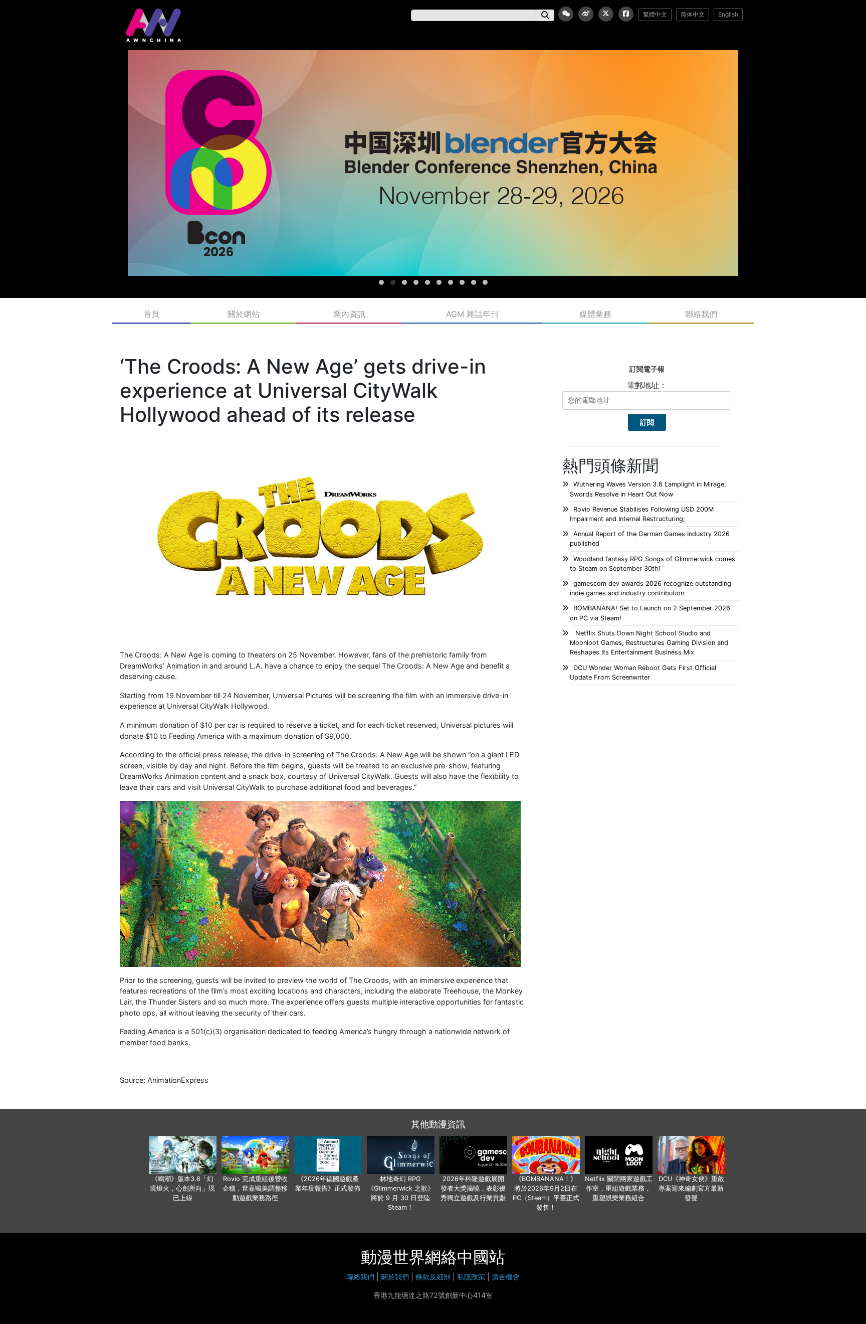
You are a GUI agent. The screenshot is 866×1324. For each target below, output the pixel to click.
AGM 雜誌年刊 (472, 314)
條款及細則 (433, 1276)
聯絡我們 (701, 314)
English (728, 14)
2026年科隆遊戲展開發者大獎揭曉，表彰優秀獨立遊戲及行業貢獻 (473, 1188)
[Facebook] (625, 14)
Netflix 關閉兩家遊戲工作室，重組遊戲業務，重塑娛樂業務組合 (619, 1188)
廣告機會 (506, 1276)
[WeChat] (565, 14)
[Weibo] (585, 14)
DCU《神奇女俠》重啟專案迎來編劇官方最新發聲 (691, 1188)
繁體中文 (655, 14)
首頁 (151, 314)
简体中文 (693, 14)
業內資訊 (349, 314)
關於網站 (244, 314)
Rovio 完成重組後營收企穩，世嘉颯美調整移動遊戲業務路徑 (255, 1188)
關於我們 (395, 1276)
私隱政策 (471, 1276)
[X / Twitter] (605, 14)
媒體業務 (595, 314)
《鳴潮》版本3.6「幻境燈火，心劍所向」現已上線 (182, 1188)
